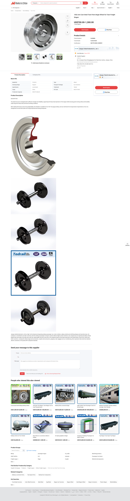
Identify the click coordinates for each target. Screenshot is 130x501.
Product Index (91, 490)
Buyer (84, 7)
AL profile (67, 453)
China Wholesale (58, 490)
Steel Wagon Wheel (80, 482)
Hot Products (28, 490)
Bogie (39, 459)
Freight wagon (14, 459)
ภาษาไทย (89, 491)
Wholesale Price (67, 490)
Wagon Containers (92, 482)
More (12, 485)
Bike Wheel (40, 482)
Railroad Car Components (45, 474)
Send (22, 373)
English (29, 491)
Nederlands (68, 491)
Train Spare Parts (31, 474)
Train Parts (33, 10)
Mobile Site (97, 490)
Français (45, 491)
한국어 (77, 491)
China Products (35, 490)
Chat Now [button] (109, 29)
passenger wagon (42, 453)
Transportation (18, 10)
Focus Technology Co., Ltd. (55, 495)
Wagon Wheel (70, 482)
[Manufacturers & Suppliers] (19, 3)
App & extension (101, 7)
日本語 (81, 491)
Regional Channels (83, 490)
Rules (118, 7)
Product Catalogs (32, 450)
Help (92, 7)
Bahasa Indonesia (106, 491)
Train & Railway (26, 10)
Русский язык (51, 491)
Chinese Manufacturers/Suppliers (47, 490)
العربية (73, 491)
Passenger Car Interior (97, 456)
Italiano (57, 491)
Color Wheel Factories (30, 482)
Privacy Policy (87, 495)
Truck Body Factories (17, 482)
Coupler (67, 459)
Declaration (80, 495)
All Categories (16, 7)
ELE (39, 456)
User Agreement (73, 495)
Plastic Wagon (103, 482)
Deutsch (62, 491)
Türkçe (94, 491)
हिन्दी (85, 491)
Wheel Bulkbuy (113, 482)
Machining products (96, 453)
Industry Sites (74, 490)
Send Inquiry (85, 29)
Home (12, 10)
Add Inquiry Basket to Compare (41, 63)
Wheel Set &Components (98, 459)
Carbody (67, 456)
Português (40, 491)
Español (34, 491)
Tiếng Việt (99, 491)
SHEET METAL (14, 456)
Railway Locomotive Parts (18, 474)
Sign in (117, 4)
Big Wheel (48, 482)
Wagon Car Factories (59, 482)
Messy (12, 453)
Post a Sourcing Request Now (52, 373)
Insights (103, 490)
